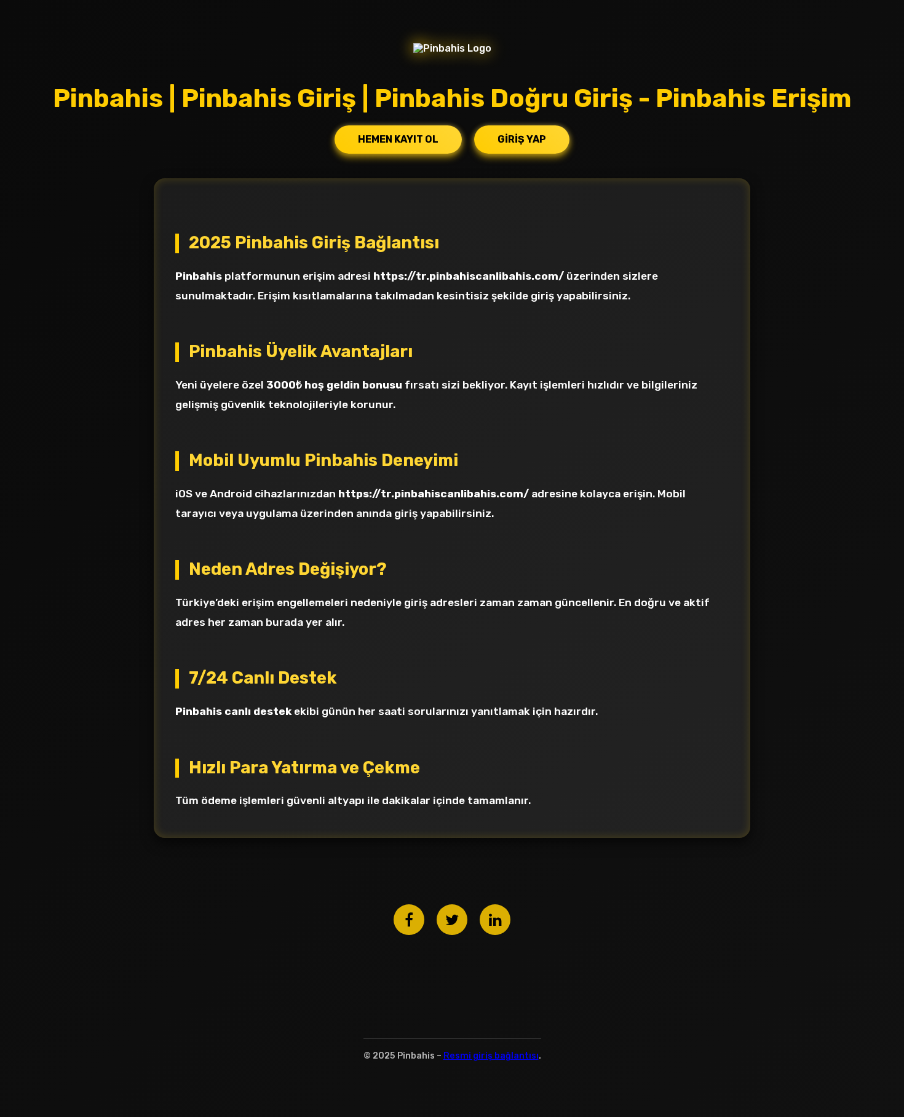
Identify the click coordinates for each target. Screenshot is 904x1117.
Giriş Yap (522, 139)
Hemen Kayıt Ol (398, 139)
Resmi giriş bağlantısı (491, 1056)
